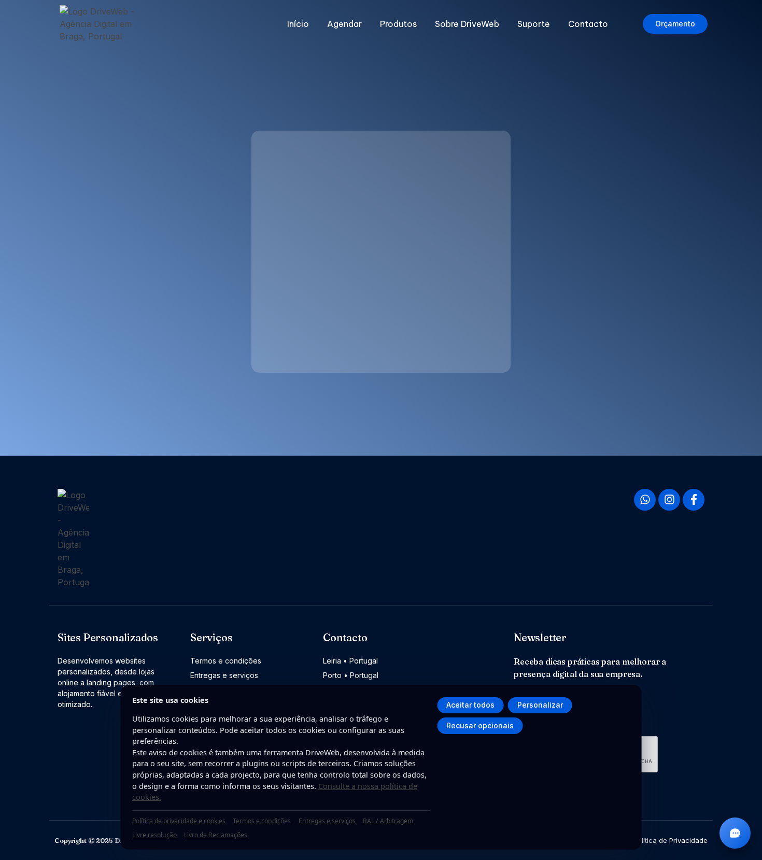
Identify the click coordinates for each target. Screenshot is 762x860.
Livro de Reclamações (215, 834)
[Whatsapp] (645, 500)
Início (298, 24)
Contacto (588, 24)
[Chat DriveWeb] (735, 833)
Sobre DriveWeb (467, 24)
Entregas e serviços (327, 820)
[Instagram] (669, 500)
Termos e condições (262, 820)
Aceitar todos (470, 704)
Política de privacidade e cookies (178, 820)
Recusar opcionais (480, 725)
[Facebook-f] (693, 500)
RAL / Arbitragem (388, 820)
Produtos (398, 24)
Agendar (344, 24)
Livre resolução (154, 834)
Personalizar (540, 704)
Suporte (533, 24)
